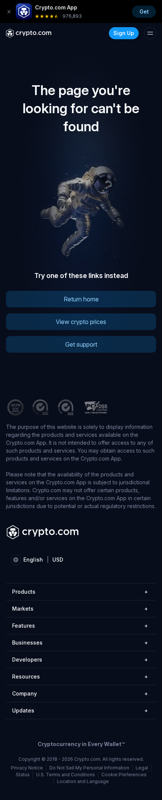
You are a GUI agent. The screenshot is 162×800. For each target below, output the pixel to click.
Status (23, 774)
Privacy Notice (27, 768)
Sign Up (123, 33)
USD (57, 559)
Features (80, 625)
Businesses (80, 642)
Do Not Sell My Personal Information (89, 768)
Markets (80, 608)
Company (80, 693)
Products (80, 591)
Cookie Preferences (124, 774)
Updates (80, 710)
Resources (80, 676)
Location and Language (83, 781)
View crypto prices (81, 322)
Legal (142, 768)
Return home (81, 299)
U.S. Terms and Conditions (65, 774)
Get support (81, 344)
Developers (80, 659)
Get (144, 11)
